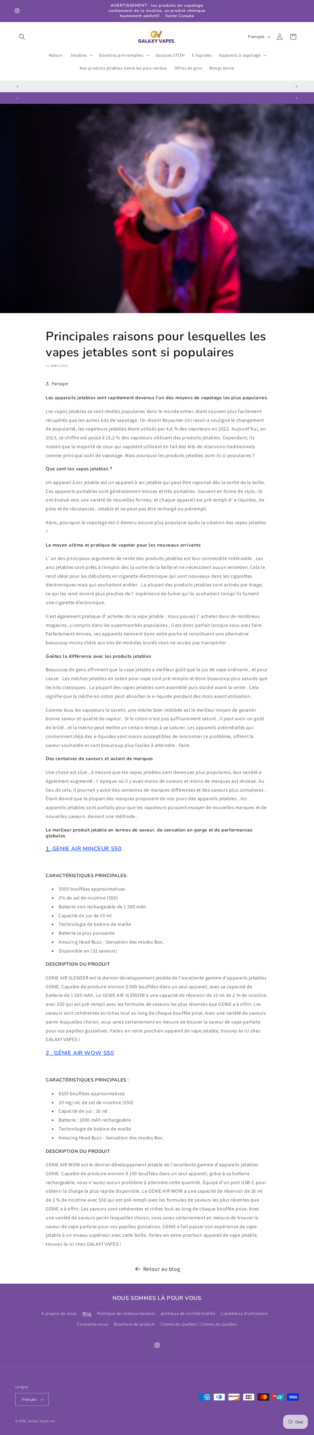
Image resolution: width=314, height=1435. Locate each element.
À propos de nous (59, 1313)
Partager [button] (60, 383)
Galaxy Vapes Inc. (42, 1421)
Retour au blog (161, 1268)
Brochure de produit (134, 1324)
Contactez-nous (92, 1324)
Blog (86, 1313)
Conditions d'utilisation (244, 1313)
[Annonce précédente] (17, 86)
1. (48, 848)
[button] (22, 37)
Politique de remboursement (126, 1313)
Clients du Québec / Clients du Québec (198, 1324)
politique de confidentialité (188, 1313)
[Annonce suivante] (296, 86)
